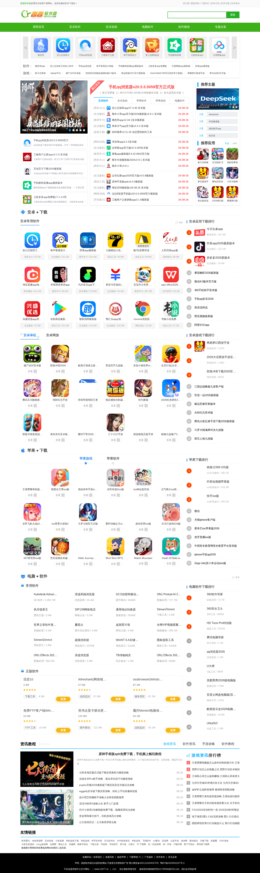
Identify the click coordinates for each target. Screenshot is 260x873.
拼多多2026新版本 (218, 257)
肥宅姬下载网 (203, 844)
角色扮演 (211, 348)
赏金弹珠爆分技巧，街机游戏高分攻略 (100, 816)
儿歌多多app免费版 (157, 66)
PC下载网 (141, 844)
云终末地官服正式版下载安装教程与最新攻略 (104, 772)
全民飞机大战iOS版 (33, 523)
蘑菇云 (79, 624)
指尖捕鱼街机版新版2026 (117, 399)
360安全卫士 (215, 608)
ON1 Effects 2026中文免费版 (46, 655)
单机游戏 (85, 841)
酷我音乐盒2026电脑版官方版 (221, 709)
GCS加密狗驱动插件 (128, 594)
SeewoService (43, 639)
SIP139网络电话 (85, 609)
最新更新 (195, 3)
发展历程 (109, 857)
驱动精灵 (193, 841)
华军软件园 (96, 841)
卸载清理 (211, 600)
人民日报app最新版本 (172, 250)
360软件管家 (215, 594)
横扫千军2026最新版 (89, 434)
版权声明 (121, 857)
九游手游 (174, 841)
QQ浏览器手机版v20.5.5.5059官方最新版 (135, 193)
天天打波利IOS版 (171, 523)
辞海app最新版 (202, 66)
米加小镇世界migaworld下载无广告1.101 (144, 365)
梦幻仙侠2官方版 (218, 73)
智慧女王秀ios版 (60, 489)
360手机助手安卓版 (205, 290)
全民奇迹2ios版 (115, 489)
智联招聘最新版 (88, 319)
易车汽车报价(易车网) (116, 284)
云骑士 (131, 844)
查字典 (123, 844)
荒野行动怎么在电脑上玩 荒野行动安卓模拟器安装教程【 (216, 769)
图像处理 (211, 686)
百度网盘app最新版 (181, 66)
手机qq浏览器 (84, 66)
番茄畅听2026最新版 (206, 272)
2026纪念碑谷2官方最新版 (172, 399)
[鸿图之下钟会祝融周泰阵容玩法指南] (54, 107)
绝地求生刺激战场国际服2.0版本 (101, 73)
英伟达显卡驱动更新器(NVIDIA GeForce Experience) (93, 710)
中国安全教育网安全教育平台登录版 (215, 545)
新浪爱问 (25, 841)
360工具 (211, 614)
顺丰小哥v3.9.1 (120, 165)
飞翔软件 (146, 841)
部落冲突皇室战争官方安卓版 (33, 434)
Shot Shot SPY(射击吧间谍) (117, 558)
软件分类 (215, 3)
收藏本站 (87, 857)
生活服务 (211, 263)
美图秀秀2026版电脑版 (221, 680)
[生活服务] (99, 113)
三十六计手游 (115, 434)
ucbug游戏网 (42, 844)
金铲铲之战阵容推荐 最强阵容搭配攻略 (213, 789)
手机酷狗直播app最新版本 (130, 66)
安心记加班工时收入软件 (61, 66)
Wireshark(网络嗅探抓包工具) (93, 679)
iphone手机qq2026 (205, 554)
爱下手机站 (189, 844)
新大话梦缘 (40, 73)
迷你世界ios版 (143, 523)
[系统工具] (99, 181)
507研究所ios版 (32, 558)
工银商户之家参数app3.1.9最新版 (130, 199)
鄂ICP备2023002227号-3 (172, 863)
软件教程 (184, 26)
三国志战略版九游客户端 (209, 386)
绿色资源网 (37, 841)
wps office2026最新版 (172, 284)
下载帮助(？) (135, 857)
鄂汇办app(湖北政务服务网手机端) (116, 319)
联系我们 (98, 857)
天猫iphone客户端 (204, 519)
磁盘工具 (211, 628)
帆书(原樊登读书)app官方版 (144, 250)
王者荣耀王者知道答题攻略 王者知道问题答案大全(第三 (216, 796)
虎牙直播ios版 (202, 537)
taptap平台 (56, 73)
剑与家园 (143, 399)
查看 (30, 371)
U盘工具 (211, 671)
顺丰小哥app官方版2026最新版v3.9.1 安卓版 (137, 113)
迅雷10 (28, 679)
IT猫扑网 (178, 844)
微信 (197, 510)
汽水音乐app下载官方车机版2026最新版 (89, 284)
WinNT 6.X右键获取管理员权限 (128, 639)
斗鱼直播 (59, 841)
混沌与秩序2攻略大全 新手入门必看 (99, 803)
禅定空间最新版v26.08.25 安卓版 (130, 187)
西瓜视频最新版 (203, 316)
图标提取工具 (165, 639)
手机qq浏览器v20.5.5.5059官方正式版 (142, 87)
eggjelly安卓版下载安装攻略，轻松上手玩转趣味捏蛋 (108, 791)
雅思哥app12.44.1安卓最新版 (128, 120)
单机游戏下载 (72, 841)
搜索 (232, 14)
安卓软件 (75, 26)
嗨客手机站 (82, 844)
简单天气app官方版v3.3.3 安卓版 (130, 126)
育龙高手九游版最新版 (117, 365)
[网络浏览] (99, 141)
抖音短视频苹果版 (218, 481)
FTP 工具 (30, 727)
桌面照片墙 (123, 624)
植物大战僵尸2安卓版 (172, 434)
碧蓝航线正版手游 (143, 434)
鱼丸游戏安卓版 (172, 92)
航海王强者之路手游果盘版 (89, 365)
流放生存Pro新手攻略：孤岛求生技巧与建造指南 (106, 778)
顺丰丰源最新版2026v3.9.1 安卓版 (131, 159)
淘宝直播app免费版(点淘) (33, 284)
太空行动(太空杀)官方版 (172, 365)
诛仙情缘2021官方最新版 (133, 73)
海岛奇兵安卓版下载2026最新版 (61, 434)
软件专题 (225, 3)
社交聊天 (211, 249)
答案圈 (214, 841)
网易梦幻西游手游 (196, 73)
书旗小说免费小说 (171, 319)
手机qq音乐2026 (203, 298)
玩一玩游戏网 (154, 844)
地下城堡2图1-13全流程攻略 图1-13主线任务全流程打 (215, 817)
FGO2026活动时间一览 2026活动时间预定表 (215, 810)
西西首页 (38, 26)
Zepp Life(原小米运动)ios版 (210, 563)
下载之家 (94, 844)
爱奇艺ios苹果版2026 (206, 528)
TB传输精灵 (123, 655)
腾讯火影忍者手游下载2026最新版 (214, 421)
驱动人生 (62, 844)
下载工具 (30, 696)
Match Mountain (143, 558)
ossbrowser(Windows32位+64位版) (148, 679)
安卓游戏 (111, 26)
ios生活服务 (213, 473)
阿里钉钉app (201, 324)
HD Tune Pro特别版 (219, 622)
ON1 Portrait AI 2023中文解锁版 (169, 594)
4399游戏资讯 (123, 841)
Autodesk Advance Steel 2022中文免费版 (46, 594)
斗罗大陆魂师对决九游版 (209, 429)
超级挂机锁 (82, 639)
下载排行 (205, 3)
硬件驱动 (85, 727)
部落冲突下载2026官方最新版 (221, 371)
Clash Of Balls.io (171, 558)
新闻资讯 (211, 234)
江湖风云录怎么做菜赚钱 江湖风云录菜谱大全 (216, 776)
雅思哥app (40, 66)
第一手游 (167, 844)
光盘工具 (211, 728)
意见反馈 (172, 857)
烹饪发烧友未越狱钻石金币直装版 (61, 558)
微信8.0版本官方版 (205, 281)
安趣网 (72, 844)
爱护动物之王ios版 (116, 523)
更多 (181, 222)
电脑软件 (147, 26)
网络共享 (211, 700)
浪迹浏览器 (82, 655)
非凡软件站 (109, 841)
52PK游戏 (223, 841)
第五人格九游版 (203, 438)
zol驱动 (156, 841)
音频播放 (211, 714)
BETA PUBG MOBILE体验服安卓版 (139, 92)
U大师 (211, 666)
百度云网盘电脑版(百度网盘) (221, 694)
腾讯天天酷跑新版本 (33, 399)
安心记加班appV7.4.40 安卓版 (128, 107)
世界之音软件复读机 (46, 624)
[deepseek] (218, 99)
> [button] (234, 47)
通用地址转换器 (126, 609)
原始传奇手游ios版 (88, 489)
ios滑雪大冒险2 (60, 523)
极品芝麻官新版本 (205, 403)
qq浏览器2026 (216, 651)
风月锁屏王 (41, 609)
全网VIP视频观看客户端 (169, 624)
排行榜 (186, 3)
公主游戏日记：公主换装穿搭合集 (97, 822)
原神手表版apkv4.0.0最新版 (127, 181)
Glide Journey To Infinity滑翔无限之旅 (89, 558)
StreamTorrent (166, 609)
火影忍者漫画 (27, 844)
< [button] (25, 47)
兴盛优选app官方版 (33, 319)
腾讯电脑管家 (215, 637)
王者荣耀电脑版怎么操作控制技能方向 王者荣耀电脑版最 (216, 763)
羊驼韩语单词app (60, 284)
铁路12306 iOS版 (218, 467)
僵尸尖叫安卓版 (73, 73)
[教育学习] (99, 120)
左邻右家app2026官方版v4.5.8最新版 (133, 175)
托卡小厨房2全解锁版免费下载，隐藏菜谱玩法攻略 (107, 809)
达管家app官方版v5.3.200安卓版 (130, 147)
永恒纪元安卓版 (203, 412)
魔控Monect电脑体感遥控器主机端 (148, 710)
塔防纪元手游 (60, 399)
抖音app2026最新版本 (221, 243)
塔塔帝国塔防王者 (88, 399)
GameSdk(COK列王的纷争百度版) (166, 73)
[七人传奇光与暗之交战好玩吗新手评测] (46, 769)
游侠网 (184, 841)
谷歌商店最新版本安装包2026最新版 (61, 319)
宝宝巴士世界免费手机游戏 (144, 284)
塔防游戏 (211, 377)
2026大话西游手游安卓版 (221, 357)
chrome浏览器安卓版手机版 (144, 319)
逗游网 (165, 841)
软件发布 (235, 3)
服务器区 (140, 696)
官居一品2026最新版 (206, 395)
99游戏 (104, 844)
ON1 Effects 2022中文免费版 (169, 655)
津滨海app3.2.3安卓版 (124, 141)
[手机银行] (99, 199)
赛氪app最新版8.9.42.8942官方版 (130, 153)
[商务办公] (99, 107)
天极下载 (204, 841)
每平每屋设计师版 (104, 66)
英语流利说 (201, 307)
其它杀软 (211, 643)
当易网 (53, 844)
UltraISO (212, 723)
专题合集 (220, 26)
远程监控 (85, 696)
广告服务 (149, 857)
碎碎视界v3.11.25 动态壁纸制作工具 (132, 132)
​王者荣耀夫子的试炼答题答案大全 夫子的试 (216, 803)
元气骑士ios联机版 (171, 489)
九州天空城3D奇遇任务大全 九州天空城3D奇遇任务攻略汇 (215, 783)
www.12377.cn (101, 869)
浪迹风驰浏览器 (85, 594)
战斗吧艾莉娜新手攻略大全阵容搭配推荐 (101, 797)
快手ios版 (213, 495)
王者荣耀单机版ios (32, 489)
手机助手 (113, 844)
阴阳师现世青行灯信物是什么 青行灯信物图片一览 (216, 823)
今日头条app (215, 228)
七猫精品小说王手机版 (116, 250)
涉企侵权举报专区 (127, 869)
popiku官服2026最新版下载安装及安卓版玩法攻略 (106, 785)
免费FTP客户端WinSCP (38, 710)
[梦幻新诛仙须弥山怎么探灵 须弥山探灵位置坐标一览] (46, 807)
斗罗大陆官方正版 (88, 523)
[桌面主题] (99, 132)
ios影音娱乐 (213, 487)
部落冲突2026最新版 (61, 365)
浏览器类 (211, 657)
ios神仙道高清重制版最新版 (144, 489)
